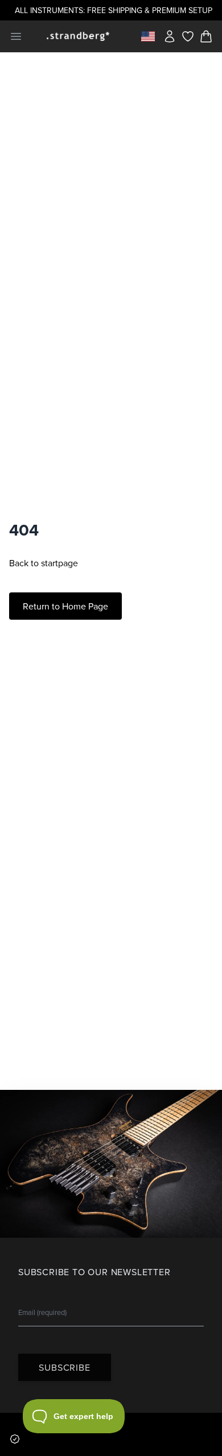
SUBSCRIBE (64, 1367)
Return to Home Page (65, 606)
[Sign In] (169, 36)
